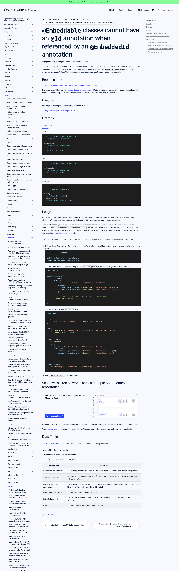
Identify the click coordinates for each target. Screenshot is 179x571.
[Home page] (44, 19)
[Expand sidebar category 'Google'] (32, 76)
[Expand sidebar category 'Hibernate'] (32, 91)
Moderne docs (143, 10)
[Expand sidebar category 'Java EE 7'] (32, 471)
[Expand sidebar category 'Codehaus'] (32, 50)
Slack (121, 10)
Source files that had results (157, 42)
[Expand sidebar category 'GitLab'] (32, 72)
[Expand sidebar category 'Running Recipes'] (32, 24)
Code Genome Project (88, 85)
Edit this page (49, 515)
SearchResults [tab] (68, 444)
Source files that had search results (160, 45)
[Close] (176, 2)
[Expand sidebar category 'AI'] (32, 138)
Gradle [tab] (46, 239)
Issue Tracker (74, 85)
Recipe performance (155, 52)
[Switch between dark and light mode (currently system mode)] (153, 10)
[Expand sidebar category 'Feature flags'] (32, 65)
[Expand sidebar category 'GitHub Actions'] (32, 69)
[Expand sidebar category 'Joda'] (32, 219)
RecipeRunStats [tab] (102, 444)
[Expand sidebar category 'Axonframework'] (32, 43)
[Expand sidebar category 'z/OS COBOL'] (32, 46)
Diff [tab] (51, 125)
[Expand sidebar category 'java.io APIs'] (32, 449)
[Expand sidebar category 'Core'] (32, 54)
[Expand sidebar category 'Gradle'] (32, 80)
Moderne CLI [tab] (131, 239)
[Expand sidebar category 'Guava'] (32, 424)
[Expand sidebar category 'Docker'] (32, 61)
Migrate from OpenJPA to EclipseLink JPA (61, 111)
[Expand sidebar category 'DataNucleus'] (32, 385)
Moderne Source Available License (80, 90)
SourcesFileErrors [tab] (85, 444)
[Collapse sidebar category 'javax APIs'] (32, 486)
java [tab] (45, 125)
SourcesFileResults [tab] (51, 444)
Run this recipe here (53, 416)
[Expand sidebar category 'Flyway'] (32, 204)
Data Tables (150, 39)
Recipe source (151, 21)
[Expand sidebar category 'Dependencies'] (32, 200)
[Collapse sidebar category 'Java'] (32, 95)
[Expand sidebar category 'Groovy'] (32, 84)
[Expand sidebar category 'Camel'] (32, 142)
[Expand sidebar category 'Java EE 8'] (32, 478)
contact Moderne (53, 429)
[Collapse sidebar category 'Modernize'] (32, 237)
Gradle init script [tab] (59, 239)
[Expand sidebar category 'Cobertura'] (32, 355)
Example (149, 27)
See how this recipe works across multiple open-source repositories (157, 35)
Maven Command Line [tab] (114, 239)
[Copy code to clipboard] (138, 136)
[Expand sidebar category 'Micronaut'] (32, 234)
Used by (149, 24)
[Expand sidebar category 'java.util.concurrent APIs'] (32, 376)
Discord (131, 10)
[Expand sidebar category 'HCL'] (32, 87)
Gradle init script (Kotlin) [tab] (79, 239)
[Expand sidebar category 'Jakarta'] (32, 456)
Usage (148, 30)
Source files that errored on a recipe (160, 49)
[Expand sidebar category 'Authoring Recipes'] (32, 28)
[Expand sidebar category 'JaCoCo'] (32, 452)
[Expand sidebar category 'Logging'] (32, 230)
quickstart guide (62, 233)
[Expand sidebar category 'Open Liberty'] (32, 226)
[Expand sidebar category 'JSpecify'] (32, 223)
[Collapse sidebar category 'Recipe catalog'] (32, 31)
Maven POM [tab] (97, 239)
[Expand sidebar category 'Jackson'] (32, 215)
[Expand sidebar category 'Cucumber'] (32, 58)
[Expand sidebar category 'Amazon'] (32, 35)
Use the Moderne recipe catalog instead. (97, 2)
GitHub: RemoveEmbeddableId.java (55, 85)
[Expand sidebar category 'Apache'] (32, 39)
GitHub (111, 10)
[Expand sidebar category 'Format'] (32, 208)
